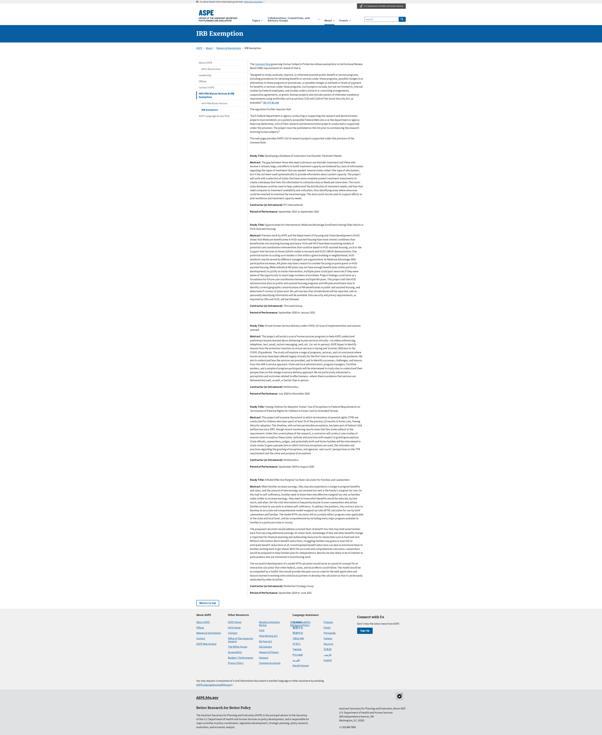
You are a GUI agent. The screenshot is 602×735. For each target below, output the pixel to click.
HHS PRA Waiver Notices (214, 103)
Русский (298, 654)
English (328, 660)
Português (330, 633)
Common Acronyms (269, 663)
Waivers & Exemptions (208, 633)
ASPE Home (234, 622)
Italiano (328, 638)
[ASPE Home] (218, 15)
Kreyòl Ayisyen (301, 665)
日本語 (328, 649)
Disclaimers (265, 646)
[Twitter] (399, 696)
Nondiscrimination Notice (269, 623)
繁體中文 (298, 627)
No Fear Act (265, 641)
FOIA (261, 630)
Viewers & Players (269, 652)
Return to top (207, 603)
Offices (202, 81)
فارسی (327, 654)
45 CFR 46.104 (271, 102)
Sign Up (365, 630)
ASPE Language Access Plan (214, 116)
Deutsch (328, 644)
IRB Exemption (209, 109)
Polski (327, 627)
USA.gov (232, 633)
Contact (200, 638)
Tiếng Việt (298, 638)
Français (328, 622)
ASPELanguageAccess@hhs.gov (213, 685)
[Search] (402, 19)
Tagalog (297, 649)
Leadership (205, 75)
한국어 (297, 644)
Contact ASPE (206, 87)
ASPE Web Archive (210, 69)
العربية (296, 660)
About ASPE (205, 62)
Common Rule (263, 64)
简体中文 (298, 633)
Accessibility (235, 652)
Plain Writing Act (268, 636)
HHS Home (234, 627)
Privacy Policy (235, 663)
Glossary (263, 657)
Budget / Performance (240, 657)
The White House (237, 646)
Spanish (297, 622)
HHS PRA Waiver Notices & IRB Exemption (216, 95)
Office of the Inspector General (240, 640)
